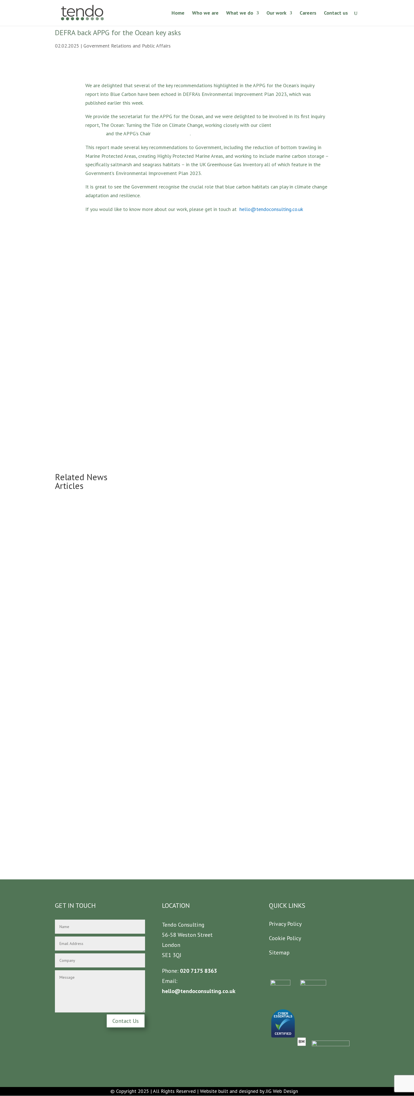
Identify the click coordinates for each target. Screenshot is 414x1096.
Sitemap (279, 952)
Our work (276, 13)
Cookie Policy (285, 938)
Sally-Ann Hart (168, 133)
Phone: (170, 970)
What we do (239, 13)
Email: (169, 981)
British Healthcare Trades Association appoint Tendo (197, 624)
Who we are (205, 13)
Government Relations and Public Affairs (127, 45)
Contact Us (125, 1021)
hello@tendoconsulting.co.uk (271, 209)
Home (178, 13)
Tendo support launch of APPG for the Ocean (189, 816)
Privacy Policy (285, 923)
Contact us (336, 13)
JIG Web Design (282, 1091)
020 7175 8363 (198, 970)
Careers (308, 13)
